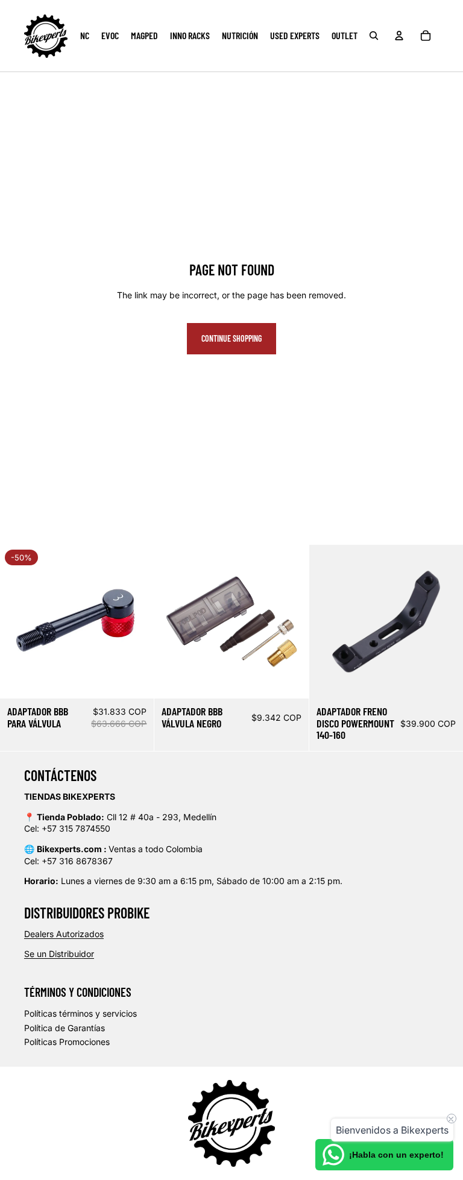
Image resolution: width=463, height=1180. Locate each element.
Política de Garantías (64, 1028)
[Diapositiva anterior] (18, 621)
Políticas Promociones (67, 1042)
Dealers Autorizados (64, 934)
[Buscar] (374, 35)
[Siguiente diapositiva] (136, 621)
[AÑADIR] (135, 680)
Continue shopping (231, 338)
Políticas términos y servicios (80, 1013)
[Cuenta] (399, 35)
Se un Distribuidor (59, 954)
